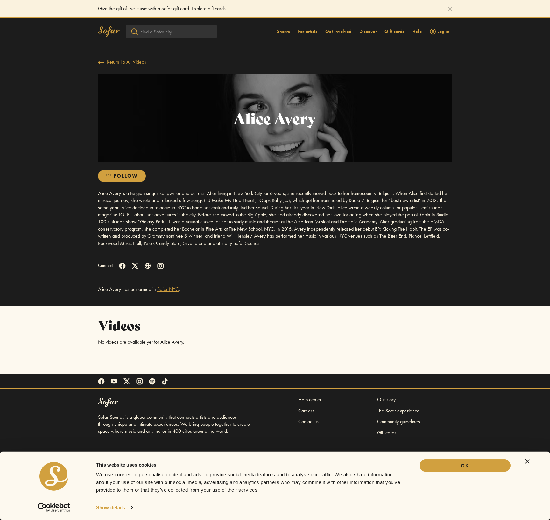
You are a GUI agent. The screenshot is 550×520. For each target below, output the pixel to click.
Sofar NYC (168, 289)
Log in (443, 31)
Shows (283, 31)
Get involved (338, 31)
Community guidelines (398, 421)
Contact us (308, 421)
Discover (368, 31)
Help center (309, 399)
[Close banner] (527, 461)
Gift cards (394, 31)
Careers (306, 410)
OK (465, 465)
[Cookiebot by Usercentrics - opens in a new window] (54, 507)
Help (417, 31)
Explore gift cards (209, 8)
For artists (307, 31)
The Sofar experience (398, 410)
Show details (110, 507)
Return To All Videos (126, 62)
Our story (386, 399)
